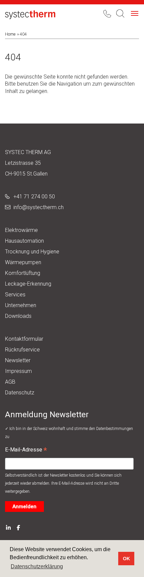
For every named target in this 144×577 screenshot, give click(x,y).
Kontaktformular (24, 339)
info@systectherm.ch (38, 207)
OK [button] (126, 558)
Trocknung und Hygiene (32, 251)
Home (10, 34)
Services (15, 294)
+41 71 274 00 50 (34, 196)
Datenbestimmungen (114, 428)
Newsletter (17, 360)
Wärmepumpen (23, 262)
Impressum (18, 371)
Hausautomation (24, 241)
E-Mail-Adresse (26, 450)
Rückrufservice (22, 349)
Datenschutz (19, 392)
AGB (10, 382)
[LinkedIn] (8, 527)
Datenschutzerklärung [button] (37, 566)
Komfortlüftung (22, 273)
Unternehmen (20, 305)
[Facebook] (18, 527)
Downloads (18, 316)
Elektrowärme (21, 230)
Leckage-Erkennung (28, 284)
